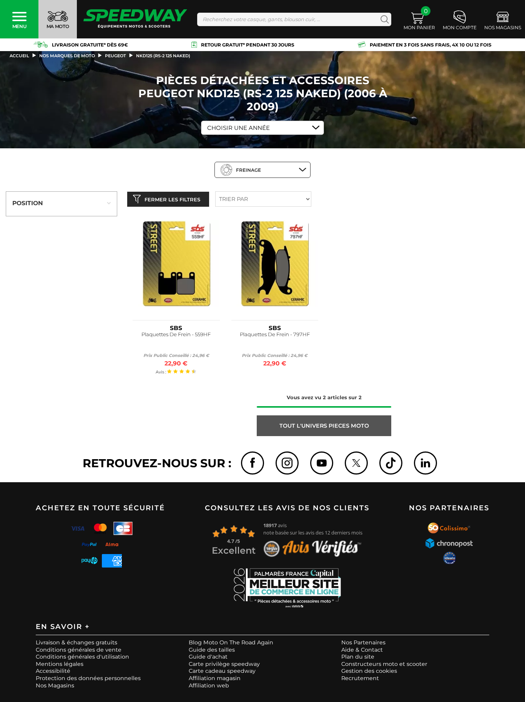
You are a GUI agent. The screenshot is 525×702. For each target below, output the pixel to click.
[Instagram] (287, 463)
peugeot (115, 55)
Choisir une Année (238, 127)
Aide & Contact (362, 649)
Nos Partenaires (363, 642)
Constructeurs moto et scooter (384, 664)
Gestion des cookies (369, 670)
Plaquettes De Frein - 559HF (176, 334)
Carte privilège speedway (224, 664)
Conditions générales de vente (78, 649)
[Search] (382, 19)
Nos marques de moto (67, 55)
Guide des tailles (212, 649)
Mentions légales (59, 664)
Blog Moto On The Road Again (231, 642)
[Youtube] (321, 463)
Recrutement (360, 678)
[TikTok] (390, 463)
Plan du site (357, 656)
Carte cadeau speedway (222, 670)
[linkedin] (425, 463)
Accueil (19, 55)
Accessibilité (53, 670)
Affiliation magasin (215, 678)
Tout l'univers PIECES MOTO (324, 425)
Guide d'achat (208, 656)
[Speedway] (135, 19)
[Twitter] (356, 463)
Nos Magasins (55, 685)
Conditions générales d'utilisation (82, 656)
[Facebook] (252, 463)
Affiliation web (209, 685)
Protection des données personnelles (88, 678)
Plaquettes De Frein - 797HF (275, 334)
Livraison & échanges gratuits (76, 642)
